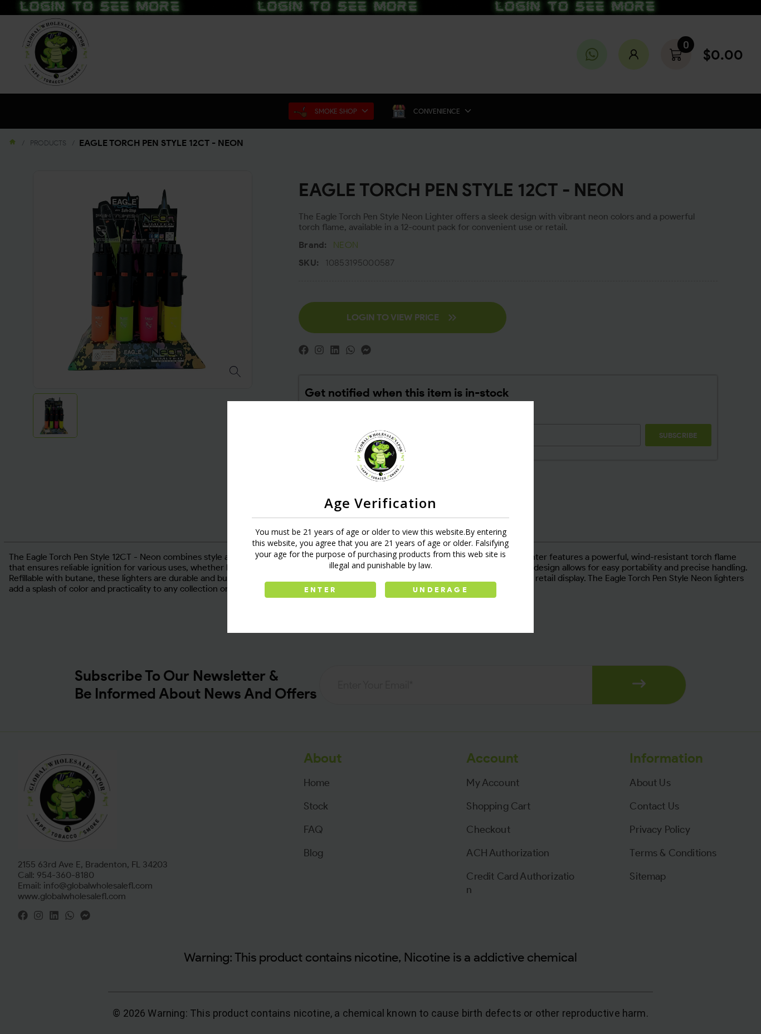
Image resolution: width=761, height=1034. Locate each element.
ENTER (320, 590)
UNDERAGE (441, 590)
